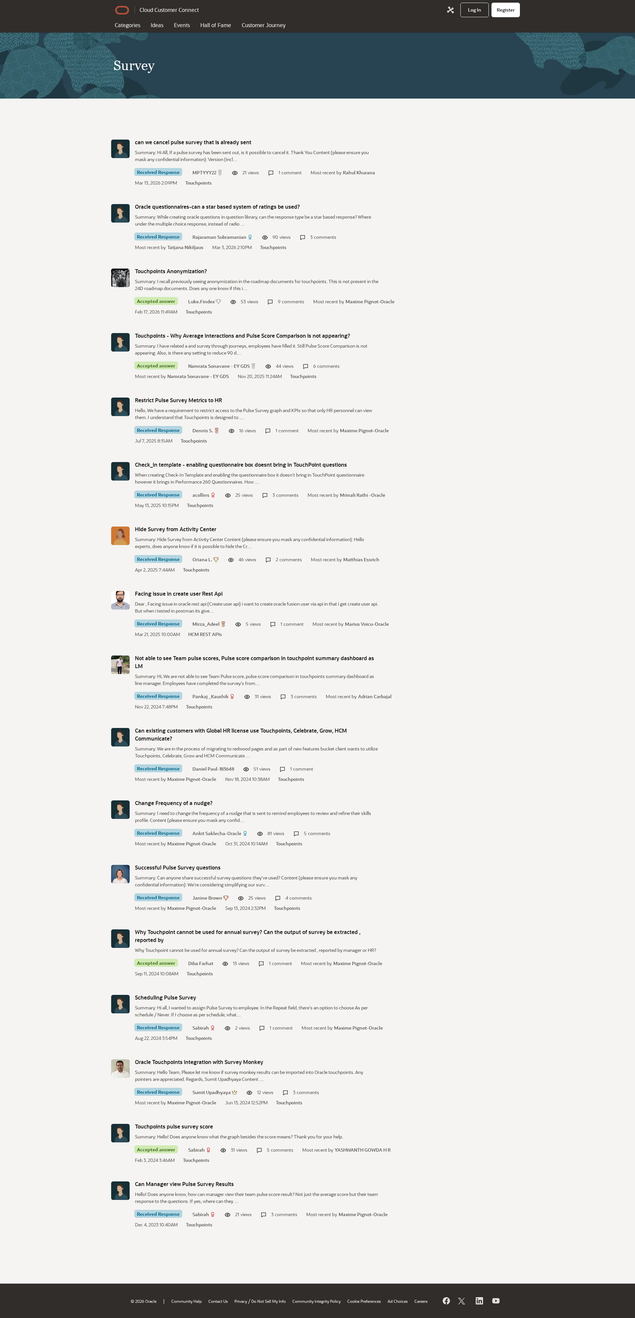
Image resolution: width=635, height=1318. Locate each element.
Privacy (240, 1301)
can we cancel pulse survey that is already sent (193, 142)
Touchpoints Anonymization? (171, 271)
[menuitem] (474, 10)
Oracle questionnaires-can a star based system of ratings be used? (217, 206)
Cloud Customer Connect (169, 9)
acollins (200, 495)
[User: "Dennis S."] (120, 407)
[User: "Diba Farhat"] (120, 938)
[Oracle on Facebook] (446, 1301)
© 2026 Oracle (143, 1301)
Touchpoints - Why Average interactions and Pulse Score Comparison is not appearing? (242, 335)
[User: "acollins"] (120, 471)
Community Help (186, 1301)
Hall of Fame (215, 24)
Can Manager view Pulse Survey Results (184, 1183)
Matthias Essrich (361, 559)
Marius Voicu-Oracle (367, 624)
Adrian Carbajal (375, 696)
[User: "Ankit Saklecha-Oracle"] (120, 809)
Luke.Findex (201, 301)
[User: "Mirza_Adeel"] (120, 600)
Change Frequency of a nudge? (174, 802)
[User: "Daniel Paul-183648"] (120, 737)
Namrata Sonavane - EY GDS (219, 366)
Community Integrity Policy (316, 1301)
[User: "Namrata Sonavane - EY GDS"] (120, 342)
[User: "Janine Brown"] (120, 874)
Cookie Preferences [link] (364, 1301)
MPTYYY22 (204, 172)
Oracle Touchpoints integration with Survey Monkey (199, 1061)
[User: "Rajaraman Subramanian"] (120, 213)
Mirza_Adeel (206, 624)
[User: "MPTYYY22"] (120, 149)
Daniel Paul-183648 (213, 769)
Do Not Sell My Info (268, 1301)
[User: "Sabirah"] (120, 1004)
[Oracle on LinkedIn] (479, 1301)
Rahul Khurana (359, 172)
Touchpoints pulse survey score (174, 1126)
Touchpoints (198, 183)
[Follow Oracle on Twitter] (462, 1301)
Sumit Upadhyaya (211, 1092)
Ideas (157, 24)
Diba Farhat (200, 963)
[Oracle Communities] (450, 10)
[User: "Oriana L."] (120, 536)
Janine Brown (207, 898)
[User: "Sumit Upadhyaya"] (120, 1068)
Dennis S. (202, 430)
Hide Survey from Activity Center (175, 529)
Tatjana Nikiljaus (185, 247)
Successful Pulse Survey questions (178, 867)
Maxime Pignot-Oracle (370, 301)
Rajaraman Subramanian (219, 237)
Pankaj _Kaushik (210, 696)
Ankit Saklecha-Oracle (216, 833)
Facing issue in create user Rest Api (179, 593)
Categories (127, 24)
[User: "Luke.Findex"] (120, 278)
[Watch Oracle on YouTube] (495, 1301)
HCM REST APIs (205, 634)
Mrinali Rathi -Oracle (362, 495)
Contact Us (218, 1301)
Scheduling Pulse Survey (165, 997)
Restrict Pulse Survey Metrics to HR (178, 400)
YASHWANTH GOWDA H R (363, 1150)
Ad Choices (398, 1301)
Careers (421, 1301)
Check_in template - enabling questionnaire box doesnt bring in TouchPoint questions (241, 464)
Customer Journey (263, 24)
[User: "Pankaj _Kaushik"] (120, 665)
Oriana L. (202, 559)
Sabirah (200, 1028)
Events (182, 24)
